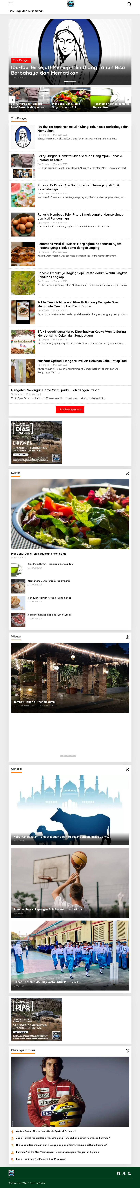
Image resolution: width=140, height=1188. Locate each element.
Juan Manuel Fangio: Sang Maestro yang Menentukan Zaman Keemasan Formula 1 (63, 1137)
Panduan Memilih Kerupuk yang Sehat (49, 597)
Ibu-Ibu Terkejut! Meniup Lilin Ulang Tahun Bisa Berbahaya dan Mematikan (68, 70)
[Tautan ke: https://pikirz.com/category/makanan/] (127, 473)
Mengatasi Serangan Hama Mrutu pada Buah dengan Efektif (55, 390)
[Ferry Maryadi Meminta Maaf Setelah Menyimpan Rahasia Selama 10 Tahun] (127, 168)
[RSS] (129, 1173)
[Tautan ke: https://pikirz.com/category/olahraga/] (127, 1051)
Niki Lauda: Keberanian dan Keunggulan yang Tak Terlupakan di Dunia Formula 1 (61, 1145)
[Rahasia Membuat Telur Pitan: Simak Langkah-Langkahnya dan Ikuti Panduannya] (110, 226)
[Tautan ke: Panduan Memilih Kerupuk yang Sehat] (18, 603)
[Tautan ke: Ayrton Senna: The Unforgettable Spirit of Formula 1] (70, 1092)
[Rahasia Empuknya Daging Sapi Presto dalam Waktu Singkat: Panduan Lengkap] (38, 288)
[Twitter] (124, 1173)
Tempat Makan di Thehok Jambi (34, 702)
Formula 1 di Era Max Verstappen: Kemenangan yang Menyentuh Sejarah (57, 1152)
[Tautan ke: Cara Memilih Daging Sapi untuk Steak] (18, 620)
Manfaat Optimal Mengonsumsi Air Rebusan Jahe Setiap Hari (82, 361)
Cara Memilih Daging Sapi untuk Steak (49, 614)
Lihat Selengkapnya (70, 409)
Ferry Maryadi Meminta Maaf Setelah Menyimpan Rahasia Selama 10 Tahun (28, 105)
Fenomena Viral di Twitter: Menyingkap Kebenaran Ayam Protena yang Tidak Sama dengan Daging (79, 246)
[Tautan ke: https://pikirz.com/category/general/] (127, 769)
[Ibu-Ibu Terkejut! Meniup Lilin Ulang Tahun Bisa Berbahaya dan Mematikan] (116, 138)
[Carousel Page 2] (70, 81)
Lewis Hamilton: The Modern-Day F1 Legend (40, 1159)
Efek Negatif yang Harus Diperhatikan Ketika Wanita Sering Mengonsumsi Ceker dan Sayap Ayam (82, 333)
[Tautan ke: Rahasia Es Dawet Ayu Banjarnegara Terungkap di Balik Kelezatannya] (23, 195)
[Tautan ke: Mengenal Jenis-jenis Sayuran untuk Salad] (70, 514)
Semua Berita (37, 1183)
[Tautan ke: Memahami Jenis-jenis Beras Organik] (18, 586)
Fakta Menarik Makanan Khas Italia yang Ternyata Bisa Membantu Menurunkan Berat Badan (78, 304)
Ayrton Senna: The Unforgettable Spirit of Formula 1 (46, 1131)
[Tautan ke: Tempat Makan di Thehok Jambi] (70, 678)
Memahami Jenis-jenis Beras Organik (49, 580)
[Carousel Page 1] (62, 756)
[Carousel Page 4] (74, 756)
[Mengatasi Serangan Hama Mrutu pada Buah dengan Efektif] (105, 398)
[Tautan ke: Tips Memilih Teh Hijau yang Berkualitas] (18, 569)
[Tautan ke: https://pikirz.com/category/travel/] (127, 637)
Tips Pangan (21, 60)
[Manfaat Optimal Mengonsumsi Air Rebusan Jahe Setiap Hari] (58, 372)
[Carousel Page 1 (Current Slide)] (66, 81)
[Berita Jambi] (71, 4)
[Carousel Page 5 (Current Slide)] (78, 756)
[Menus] (11, 4)
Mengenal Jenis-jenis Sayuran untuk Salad (66, 105)
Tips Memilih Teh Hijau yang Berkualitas (111, 105)
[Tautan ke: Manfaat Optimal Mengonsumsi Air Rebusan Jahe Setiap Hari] (23, 370)
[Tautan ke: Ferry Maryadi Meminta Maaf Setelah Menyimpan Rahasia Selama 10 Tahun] (23, 166)
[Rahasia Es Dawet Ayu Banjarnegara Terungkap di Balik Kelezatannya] (124, 197)
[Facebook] (118, 1173)
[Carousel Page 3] (74, 81)
